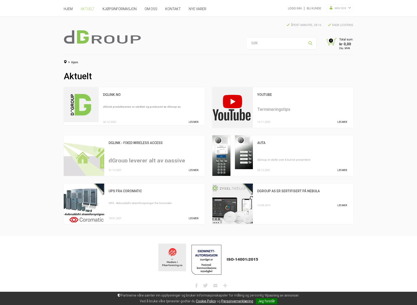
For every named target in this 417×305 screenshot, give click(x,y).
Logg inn (295, 8)
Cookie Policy (206, 301)
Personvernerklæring (237, 301)
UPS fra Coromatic (125, 191)
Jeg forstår (266, 301)
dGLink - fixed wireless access (136, 143)
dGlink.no (112, 95)
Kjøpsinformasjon (120, 9)
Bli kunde (314, 8)
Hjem (68, 9)
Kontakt (173, 9)
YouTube (264, 95)
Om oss (151, 9)
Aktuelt (88, 9)
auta (261, 143)
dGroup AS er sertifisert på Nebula (288, 191)
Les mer (193, 122)
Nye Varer (197, 9)
